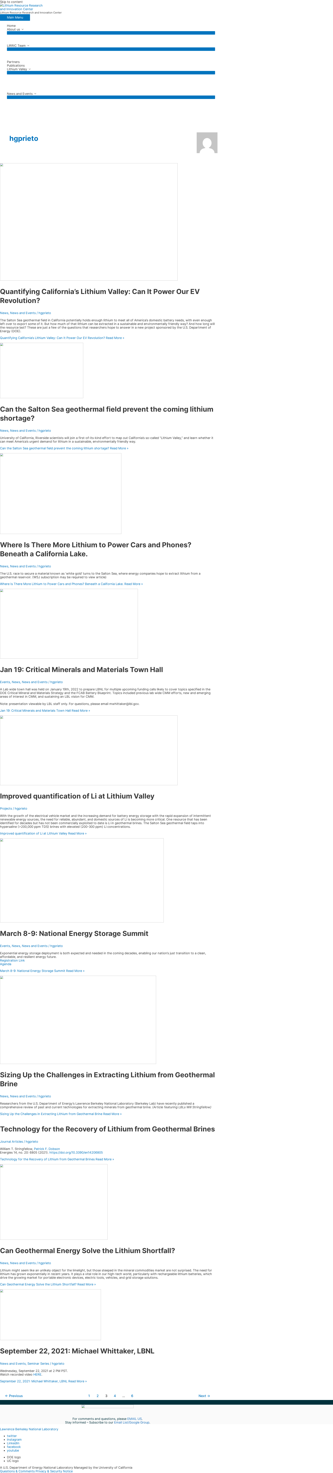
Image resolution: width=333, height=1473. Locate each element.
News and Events (20, 94)
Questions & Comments (17, 1471)
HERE (37, 1374)
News (4, 313)
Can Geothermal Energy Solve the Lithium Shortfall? (87, 1250)
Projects (6, 808)
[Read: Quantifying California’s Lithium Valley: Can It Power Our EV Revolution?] (89, 279)
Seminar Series (38, 1363)
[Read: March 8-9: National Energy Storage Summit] (82, 921)
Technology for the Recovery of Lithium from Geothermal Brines (107, 1129)
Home (11, 26)
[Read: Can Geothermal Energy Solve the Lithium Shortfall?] (54, 1238)
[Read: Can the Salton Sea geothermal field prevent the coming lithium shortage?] (41, 397)
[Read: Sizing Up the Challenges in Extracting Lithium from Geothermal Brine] (78, 1063)
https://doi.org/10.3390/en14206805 (76, 1152)
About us (13, 29)
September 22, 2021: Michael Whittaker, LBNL (77, 1351)
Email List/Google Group (131, 1422)
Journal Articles (11, 1141)
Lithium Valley (17, 69)
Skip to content (11, 2)
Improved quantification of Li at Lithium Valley (77, 796)
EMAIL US (134, 1419)
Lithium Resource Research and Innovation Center (31, 12)
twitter (12, 1436)
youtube (13, 1450)
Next (204, 1396)
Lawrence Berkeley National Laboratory (29, 1429)
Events (5, 682)
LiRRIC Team (16, 45)
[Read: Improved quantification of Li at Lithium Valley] (89, 784)
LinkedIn (13, 1443)
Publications (16, 65)
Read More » (62, 338)
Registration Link (12, 960)
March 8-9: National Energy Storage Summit (74, 933)
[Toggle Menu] (111, 33)
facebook (14, 1447)
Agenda (5, 964)
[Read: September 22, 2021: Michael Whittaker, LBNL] (50, 1339)
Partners (13, 62)
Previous (14, 1396)
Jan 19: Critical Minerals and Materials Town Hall (81, 669)
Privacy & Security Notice (54, 1471)
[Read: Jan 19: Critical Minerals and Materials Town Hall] (69, 657)
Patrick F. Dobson (47, 1149)
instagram (14, 1439)
